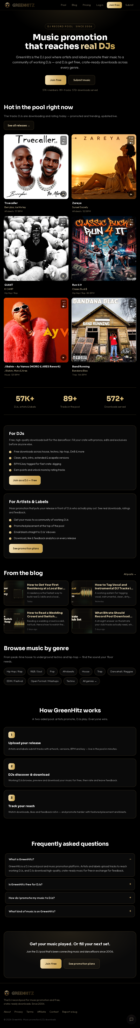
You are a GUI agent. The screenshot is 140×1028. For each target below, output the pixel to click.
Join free (114, 4)
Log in (99, 4)
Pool (63, 4)
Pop (52, 671)
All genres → (90, 681)
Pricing (87, 4)
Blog (74, 4)
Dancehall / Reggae (121, 671)
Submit (129, 4)
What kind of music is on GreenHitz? (32, 911)
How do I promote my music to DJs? (32, 898)
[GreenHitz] (19, 5)
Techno (71, 681)
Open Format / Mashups (45, 681)
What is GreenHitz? (21, 859)
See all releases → (19, 125)
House (85, 671)
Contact (54, 1011)
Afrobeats (68, 671)
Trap (99, 671)
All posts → (130, 574)
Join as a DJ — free (25, 480)
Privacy (19, 1011)
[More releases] (131, 236)
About (7, 1011)
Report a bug (69, 1011)
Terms (29, 1011)
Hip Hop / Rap (15, 671)
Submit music (81, 80)
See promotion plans (26, 548)
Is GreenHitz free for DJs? (26, 884)
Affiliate (41, 1011)
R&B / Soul (36, 671)
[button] (63, 194)
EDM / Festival (15, 681)
